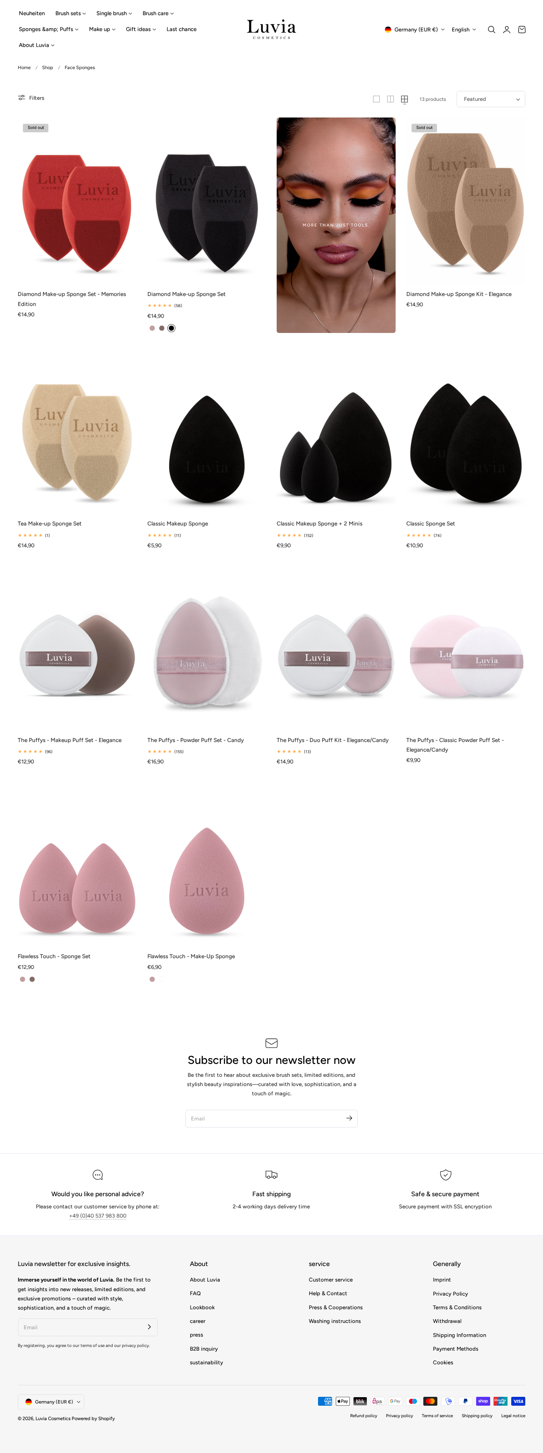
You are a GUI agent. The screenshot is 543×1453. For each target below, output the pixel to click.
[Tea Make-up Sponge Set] (77, 430)
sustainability (206, 1362)
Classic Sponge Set (430, 523)
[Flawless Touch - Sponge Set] (77, 863)
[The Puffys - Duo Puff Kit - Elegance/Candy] (336, 647)
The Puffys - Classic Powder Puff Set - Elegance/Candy (455, 744)
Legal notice (513, 1415)
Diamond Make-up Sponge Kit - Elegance (459, 293)
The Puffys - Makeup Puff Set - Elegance (70, 739)
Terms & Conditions (457, 1307)
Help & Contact (328, 1293)
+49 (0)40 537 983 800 (97, 1215)
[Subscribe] (349, 1118)
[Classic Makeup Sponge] (206, 430)
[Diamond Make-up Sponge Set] (206, 201)
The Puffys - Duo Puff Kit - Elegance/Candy (333, 739)
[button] (491, 29)
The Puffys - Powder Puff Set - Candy (195, 739)
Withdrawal (447, 1321)
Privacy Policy (450, 1293)
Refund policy (363, 1415)
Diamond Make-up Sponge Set (186, 293)
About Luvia (205, 1279)
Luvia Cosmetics (53, 1418)
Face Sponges (80, 67)
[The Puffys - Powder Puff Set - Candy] (206, 647)
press (196, 1335)
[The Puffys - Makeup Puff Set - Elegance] (77, 647)
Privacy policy (399, 1415)
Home (24, 67)
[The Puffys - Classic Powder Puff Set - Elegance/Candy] (465, 647)
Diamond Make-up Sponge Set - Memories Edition (72, 298)
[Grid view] (376, 99)
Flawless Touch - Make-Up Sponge (191, 956)
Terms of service (437, 1415)
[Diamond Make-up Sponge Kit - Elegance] (465, 201)
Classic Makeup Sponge (177, 523)
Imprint (442, 1279)
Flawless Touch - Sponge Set (54, 956)
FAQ (195, 1293)
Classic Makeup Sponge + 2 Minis (319, 523)
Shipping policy (477, 1415)
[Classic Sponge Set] (465, 430)
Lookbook (202, 1307)
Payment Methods (455, 1348)
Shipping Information (459, 1335)
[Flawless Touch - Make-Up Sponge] (206, 863)
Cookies (443, 1362)
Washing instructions (335, 1321)
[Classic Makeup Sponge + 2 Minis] (336, 430)
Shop (47, 67)
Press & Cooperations (336, 1307)
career (197, 1321)
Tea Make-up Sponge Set (50, 523)
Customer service (331, 1279)
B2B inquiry (204, 1348)
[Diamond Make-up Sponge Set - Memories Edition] (77, 201)
